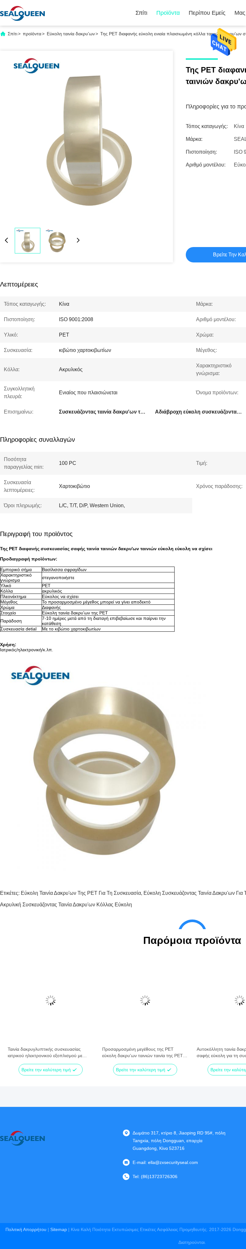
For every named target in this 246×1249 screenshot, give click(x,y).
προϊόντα (32, 33)
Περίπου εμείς (207, 12)
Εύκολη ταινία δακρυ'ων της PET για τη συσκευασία (81, 893)
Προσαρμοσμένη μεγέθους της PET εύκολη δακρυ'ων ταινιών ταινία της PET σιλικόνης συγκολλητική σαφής (142, 1053)
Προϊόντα (168, 12)
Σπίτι (141, 12)
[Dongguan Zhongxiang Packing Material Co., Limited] (22, 12)
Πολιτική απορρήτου (25, 1229)
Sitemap (58, 1229)
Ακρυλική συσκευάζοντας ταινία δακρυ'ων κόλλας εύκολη (66, 904)
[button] (16, 1011)
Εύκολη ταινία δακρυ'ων (71, 33)
